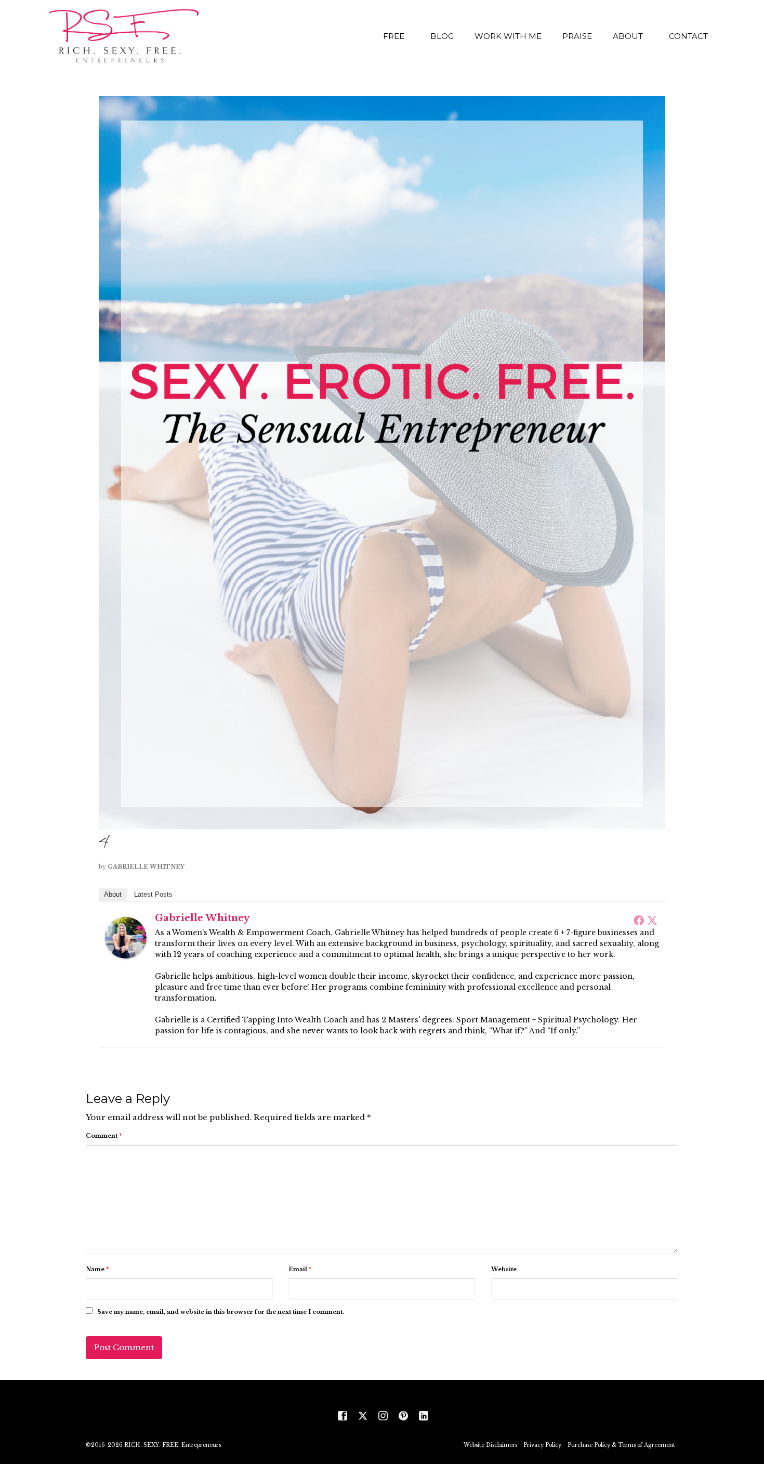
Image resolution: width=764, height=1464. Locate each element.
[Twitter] (652, 920)
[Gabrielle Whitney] (126, 937)
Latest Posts (153, 894)
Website (504, 1269)
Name (97, 1269)
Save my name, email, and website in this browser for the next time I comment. (220, 1311)
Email (299, 1269)
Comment (104, 1135)
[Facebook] (639, 920)
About (113, 894)
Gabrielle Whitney (146, 866)
